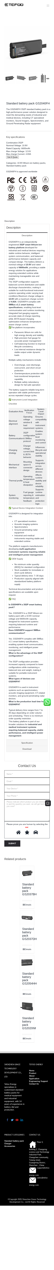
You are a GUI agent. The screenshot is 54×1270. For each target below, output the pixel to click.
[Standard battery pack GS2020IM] (27, 1007)
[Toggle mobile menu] (48, 5)
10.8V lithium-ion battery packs (31, 163)
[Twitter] (12, 1120)
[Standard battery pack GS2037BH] (27, 873)
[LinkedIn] (21, 1120)
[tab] (27, 221)
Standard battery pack (16, 166)
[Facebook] (7, 1120)
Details (28, 905)
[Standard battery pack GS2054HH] (27, 962)
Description (9, 221)
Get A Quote (12, 157)
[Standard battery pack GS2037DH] (27, 917)
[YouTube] (17, 1120)
